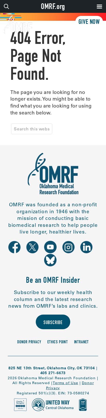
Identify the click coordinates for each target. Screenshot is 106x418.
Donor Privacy (29, 342)
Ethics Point (57, 342)
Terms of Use (65, 383)
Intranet (81, 342)
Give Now (89, 22)
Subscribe (53, 323)
